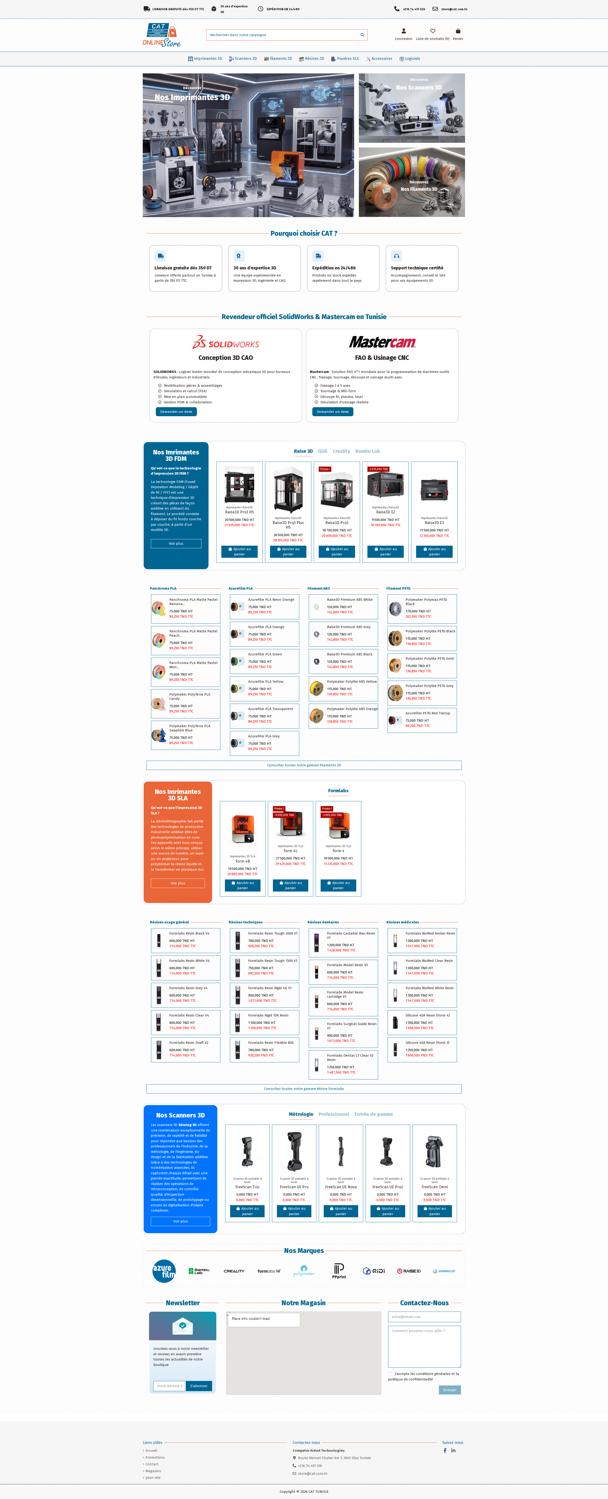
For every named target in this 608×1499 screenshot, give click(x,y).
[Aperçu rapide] (254, 491)
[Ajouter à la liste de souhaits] (254, 473)
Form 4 (338, 851)
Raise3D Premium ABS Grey (348, 627)
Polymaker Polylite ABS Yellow (352, 681)
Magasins (153, 1471)
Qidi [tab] (322, 451)
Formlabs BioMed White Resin (430, 988)
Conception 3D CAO (226, 358)
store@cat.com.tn (313, 1473)
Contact (152, 1464)
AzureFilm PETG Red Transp (428, 713)
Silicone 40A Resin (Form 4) (428, 1015)
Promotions (155, 1457)
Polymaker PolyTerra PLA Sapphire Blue (189, 728)
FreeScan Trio (247, 1187)
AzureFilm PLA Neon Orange (271, 599)
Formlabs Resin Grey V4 (188, 988)
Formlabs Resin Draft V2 (188, 1043)
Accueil (151, 1450)
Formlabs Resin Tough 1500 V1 (272, 961)
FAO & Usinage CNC (382, 358)
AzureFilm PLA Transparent (270, 709)
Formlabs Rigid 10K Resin (268, 1015)
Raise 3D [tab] (303, 451)
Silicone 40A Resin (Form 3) (427, 1043)
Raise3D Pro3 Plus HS (288, 525)
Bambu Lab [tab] (368, 451)
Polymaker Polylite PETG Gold (430, 658)
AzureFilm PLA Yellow (265, 681)
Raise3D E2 (385, 512)
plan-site (153, 1477)
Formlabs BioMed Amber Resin (430, 933)
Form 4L (290, 851)
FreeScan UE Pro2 (387, 1187)
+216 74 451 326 (310, 1466)
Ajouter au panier (242, 552)
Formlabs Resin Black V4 (189, 933)
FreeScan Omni (435, 1187)
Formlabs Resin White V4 (189, 961)
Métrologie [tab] (301, 1114)
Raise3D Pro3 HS (239, 512)
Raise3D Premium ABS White (350, 599)
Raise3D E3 (434, 522)
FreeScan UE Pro (294, 1187)
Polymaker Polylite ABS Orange (352, 709)
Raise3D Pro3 (336, 522)
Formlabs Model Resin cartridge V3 (345, 994)
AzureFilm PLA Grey (264, 736)
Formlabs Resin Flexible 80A (271, 1043)
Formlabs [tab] (338, 790)
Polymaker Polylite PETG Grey (429, 686)
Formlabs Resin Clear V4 (189, 1015)
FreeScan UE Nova (341, 1187)
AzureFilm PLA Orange (266, 627)
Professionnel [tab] (333, 1114)
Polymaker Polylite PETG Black (430, 631)
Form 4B (243, 861)
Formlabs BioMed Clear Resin (429, 961)
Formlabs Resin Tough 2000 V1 (273, 933)
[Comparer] (254, 482)
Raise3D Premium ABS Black (349, 654)
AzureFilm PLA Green (265, 654)
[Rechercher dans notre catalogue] (362, 35)
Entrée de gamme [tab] (374, 1114)
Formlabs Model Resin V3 (347, 965)
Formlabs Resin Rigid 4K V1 (270, 988)
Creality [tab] (341, 451)
